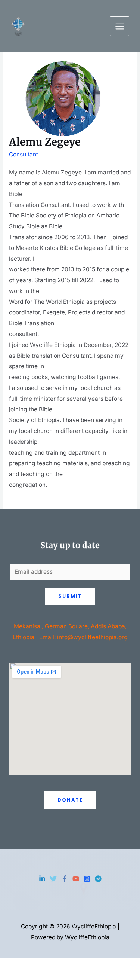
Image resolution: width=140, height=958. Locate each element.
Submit (70, 596)
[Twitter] (53, 878)
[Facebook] (64, 878)
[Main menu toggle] (119, 26)
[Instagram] (87, 878)
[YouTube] (75, 878)
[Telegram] (98, 878)
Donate (70, 800)
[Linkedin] (42, 878)
